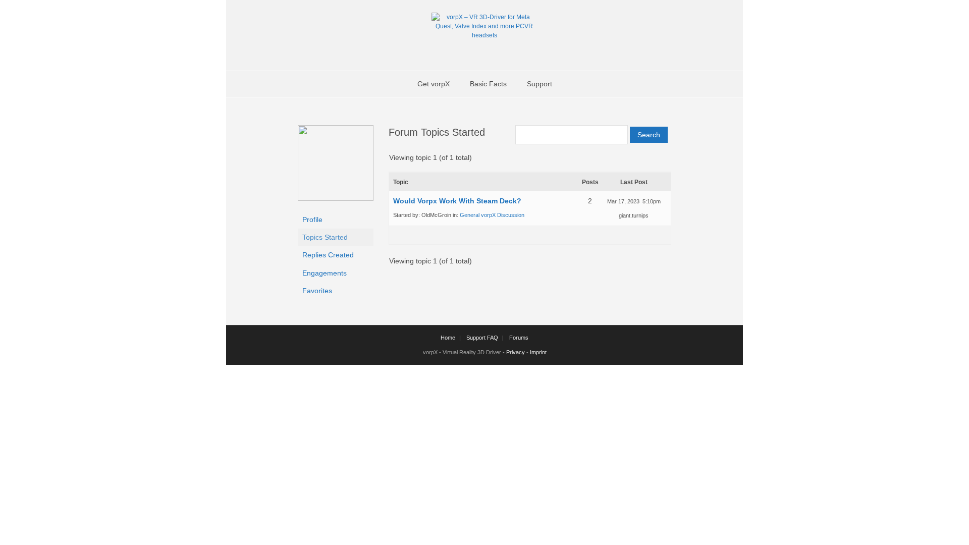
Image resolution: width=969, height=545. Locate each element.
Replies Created (328, 255)
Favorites (317, 291)
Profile (312, 219)
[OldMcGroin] (335, 198)
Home (448, 338)
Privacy (515, 352)
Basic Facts (488, 84)
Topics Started (325, 237)
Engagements (324, 273)
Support (539, 84)
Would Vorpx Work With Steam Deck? (457, 201)
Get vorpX (433, 84)
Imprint (538, 352)
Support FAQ (482, 338)
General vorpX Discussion (492, 215)
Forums (518, 338)
